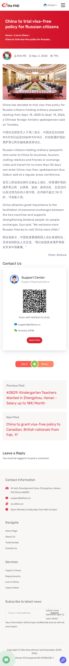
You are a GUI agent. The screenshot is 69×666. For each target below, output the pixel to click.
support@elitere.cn (29, 324)
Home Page (11, 531)
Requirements (13, 576)
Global (51, 5)
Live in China (12, 582)
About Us (10, 536)
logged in (22, 458)
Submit (55, 613)
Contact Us (11, 548)
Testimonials (12, 542)
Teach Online (12, 587)
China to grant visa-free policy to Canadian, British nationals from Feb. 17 (33, 429)
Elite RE (21, 55)
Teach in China (13, 570)
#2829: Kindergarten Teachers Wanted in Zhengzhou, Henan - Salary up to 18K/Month (31, 397)
